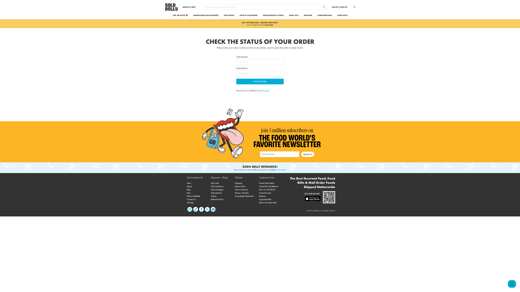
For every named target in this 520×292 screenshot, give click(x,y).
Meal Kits (293, 15)
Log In (335, 7)
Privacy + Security (242, 193)
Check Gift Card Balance (268, 186)
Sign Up (343, 7)
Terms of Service (241, 189)
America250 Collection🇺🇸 (205, 15)
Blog (188, 189)
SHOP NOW (268, 25)
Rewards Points (217, 199)
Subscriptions (325, 15)
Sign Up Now (307, 154)
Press (189, 183)
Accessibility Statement (244, 196)
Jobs (188, 193)
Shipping (238, 183)
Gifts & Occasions (249, 15)
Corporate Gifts (265, 199)
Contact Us (191, 199)
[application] (511, 283)
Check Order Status (266, 183)
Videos (214, 196)
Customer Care (265, 193)
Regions (308, 15)
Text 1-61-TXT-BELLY (267, 189)
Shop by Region (217, 189)
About (189, 186)
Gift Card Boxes (217, 186)
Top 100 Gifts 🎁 (180, 15)
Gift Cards (215, 183)
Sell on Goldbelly (193, 196)
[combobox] (264, 7)
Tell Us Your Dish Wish (268, 202)
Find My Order (260, 81)
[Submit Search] (324, 7)
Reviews (262, 196)
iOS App (190, 202)
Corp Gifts (342, 15)
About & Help (189, 7)
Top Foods (229, 15)
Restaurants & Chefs (273, 15)
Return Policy (240, 186)
